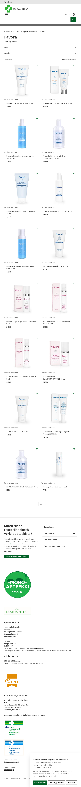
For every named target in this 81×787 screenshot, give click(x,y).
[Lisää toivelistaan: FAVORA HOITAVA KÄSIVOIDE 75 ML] (74, 229)
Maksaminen (49, 533)
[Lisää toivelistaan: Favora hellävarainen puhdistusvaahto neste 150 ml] (37, 229)
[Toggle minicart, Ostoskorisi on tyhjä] (74, 14)
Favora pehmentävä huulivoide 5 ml (56, 487)
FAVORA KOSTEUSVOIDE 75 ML (17, 432)
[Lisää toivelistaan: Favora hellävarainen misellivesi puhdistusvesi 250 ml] (74, 118)
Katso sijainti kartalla (12, 627)
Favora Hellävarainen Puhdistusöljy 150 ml (58, 211)
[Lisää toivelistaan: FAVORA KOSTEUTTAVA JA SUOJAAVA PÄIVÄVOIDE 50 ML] (74, 394)
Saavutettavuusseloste (12, 707)
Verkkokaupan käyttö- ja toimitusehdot (18, 705)
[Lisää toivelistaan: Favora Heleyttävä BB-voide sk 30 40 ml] (74, 66)
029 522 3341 (9, 770)
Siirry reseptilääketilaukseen (16, 556)
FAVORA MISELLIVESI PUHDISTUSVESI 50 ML (22, 487)
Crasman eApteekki (29, 779)
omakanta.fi (8, 544)
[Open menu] (6, 14)
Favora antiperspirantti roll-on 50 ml (19, 103)
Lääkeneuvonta (50, 540)
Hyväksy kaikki (40, 782)
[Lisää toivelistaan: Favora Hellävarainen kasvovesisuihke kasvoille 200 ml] (37, 118)
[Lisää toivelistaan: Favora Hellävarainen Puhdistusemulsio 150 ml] (37, 173)
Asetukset (71, 782)
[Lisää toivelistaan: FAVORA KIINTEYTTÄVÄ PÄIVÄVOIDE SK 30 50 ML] (37, 339)
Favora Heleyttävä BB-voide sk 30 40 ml (57, 103)
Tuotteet (16, 31)
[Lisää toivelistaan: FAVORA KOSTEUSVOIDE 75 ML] (37, 394)
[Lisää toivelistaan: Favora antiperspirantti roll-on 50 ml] (37, 66)
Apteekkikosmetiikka (30, 31)
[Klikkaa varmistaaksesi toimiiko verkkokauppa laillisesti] (40, 727)
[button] (40, 42)
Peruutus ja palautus (12, 710)
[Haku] (73, 19)
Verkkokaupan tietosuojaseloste (16, 700)
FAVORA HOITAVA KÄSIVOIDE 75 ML (56, 266)
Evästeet (7, 702)
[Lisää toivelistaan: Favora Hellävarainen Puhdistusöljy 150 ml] (74, 173)
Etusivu (7, 31)
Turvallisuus (49, 527)
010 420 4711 (9, 661)
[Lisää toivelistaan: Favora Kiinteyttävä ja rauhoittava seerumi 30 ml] (37, 284)
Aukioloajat (8, 2)
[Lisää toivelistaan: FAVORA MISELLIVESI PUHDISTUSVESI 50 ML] (37, 449)
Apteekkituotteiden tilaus (54, 546)
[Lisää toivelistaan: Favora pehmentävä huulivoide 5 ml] (74, 449)
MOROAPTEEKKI (21, 8)
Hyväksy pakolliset (57, 782)
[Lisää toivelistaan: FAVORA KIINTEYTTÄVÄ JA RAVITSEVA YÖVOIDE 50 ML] (74, 284)
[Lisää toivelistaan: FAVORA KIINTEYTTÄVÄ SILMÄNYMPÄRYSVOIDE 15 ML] (74, 339)
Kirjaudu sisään (64, 14)
